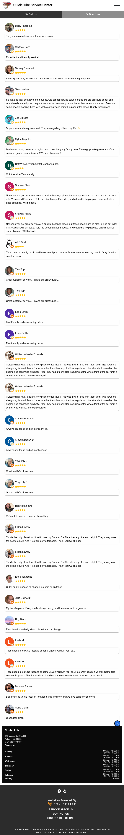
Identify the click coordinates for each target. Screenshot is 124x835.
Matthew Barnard (24, 686)
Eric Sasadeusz (23, 576)
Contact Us (61, 813)
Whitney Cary (22, 47)
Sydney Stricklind (24, 68)
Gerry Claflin (22, 707)
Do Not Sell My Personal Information (73, 829)
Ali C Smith (21, 242)
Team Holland (22, 89)
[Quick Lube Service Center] (27, 5)
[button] (117, 723)
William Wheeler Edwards (29, 354)
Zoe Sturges (21, 118)
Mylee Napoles (23, 139)
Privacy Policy (41, 829)
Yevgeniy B (21, 461)
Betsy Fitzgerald (24, 25)
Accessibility (22, 829)
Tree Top (20, 269)
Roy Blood (20, 619)
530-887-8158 (15, 741)
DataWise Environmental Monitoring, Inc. (37, 164)
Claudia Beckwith (24, 418)
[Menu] (117, 6)
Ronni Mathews (23, 505)
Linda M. (19, 640)
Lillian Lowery (22, 527)
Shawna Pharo (23, 185)
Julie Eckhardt (22, 598)
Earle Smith (21, 311)
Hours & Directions (60, 818)
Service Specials (61, 809)
